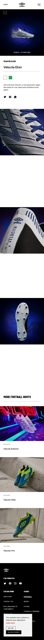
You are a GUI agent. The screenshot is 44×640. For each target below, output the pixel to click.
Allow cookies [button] (13, 632)
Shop (6, 4)
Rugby (26, 601)
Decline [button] (11, 628)
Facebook (10, 97)
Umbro (22, 4)
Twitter (5, 97)
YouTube (20, 583)
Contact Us (8, 601)
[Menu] (39, 4)
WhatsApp (15, 97)
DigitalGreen (10, 77)
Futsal (27, 606)
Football (28, 596)
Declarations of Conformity (10, 607)
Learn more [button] (10, 623)
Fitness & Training (31, 611)
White (5, 77)
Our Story (8, 596)
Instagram (15, 583)
